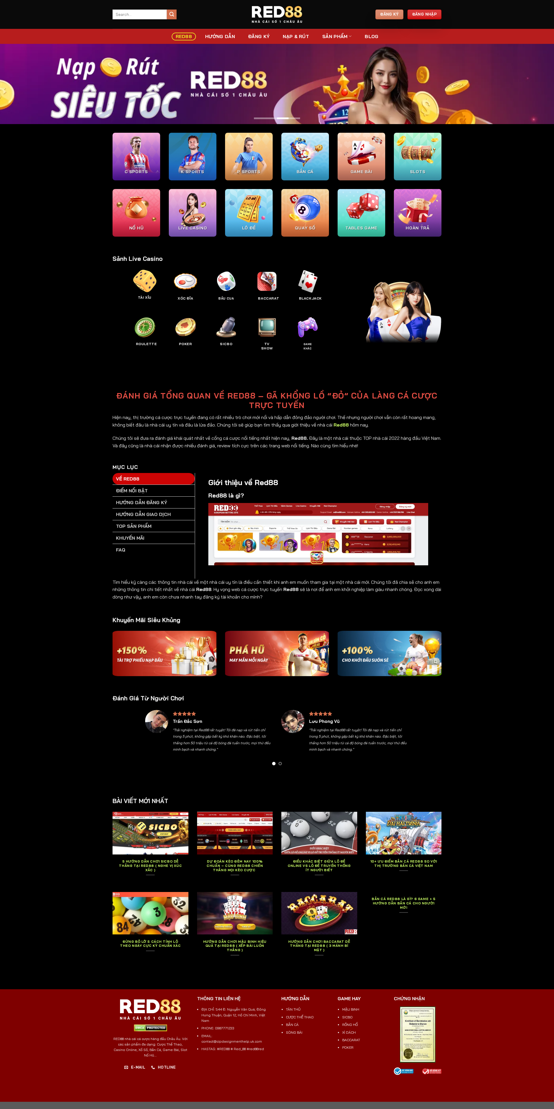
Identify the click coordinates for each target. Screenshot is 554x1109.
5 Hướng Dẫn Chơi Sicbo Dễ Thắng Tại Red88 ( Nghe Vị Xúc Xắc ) (150, 865)
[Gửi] (172, 14)
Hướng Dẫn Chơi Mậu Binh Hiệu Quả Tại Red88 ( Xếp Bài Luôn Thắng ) (235, 946)
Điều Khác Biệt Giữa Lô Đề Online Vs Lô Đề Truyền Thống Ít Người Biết (319, 865)
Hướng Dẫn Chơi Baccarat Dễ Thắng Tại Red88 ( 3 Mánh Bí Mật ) (319, 946)
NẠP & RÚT (296, 36)
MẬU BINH (350, 1009)
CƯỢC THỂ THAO (300, 1017)
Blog (371, 36)
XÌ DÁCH (349, 1032)
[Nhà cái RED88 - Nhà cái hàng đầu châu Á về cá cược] (277, 14)
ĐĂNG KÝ (258, 36)
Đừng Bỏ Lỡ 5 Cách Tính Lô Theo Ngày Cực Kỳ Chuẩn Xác (150, 944)
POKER (347, 1047)
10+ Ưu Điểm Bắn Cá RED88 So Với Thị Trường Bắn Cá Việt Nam (403, 863)
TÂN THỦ (293, 1009)
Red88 (341, 425)
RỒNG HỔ (350, 1024)
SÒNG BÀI (294, 1032)
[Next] (400, 740)
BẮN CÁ (292, 1024)
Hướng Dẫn (220, 36)
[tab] (154, 479)
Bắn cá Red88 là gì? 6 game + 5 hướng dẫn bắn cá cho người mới (403, 903)
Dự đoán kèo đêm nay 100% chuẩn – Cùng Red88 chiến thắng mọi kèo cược (235, 865)
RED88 (184, 36)
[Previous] (153, 740)
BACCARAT (351, 1040)
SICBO (347, 1017)
